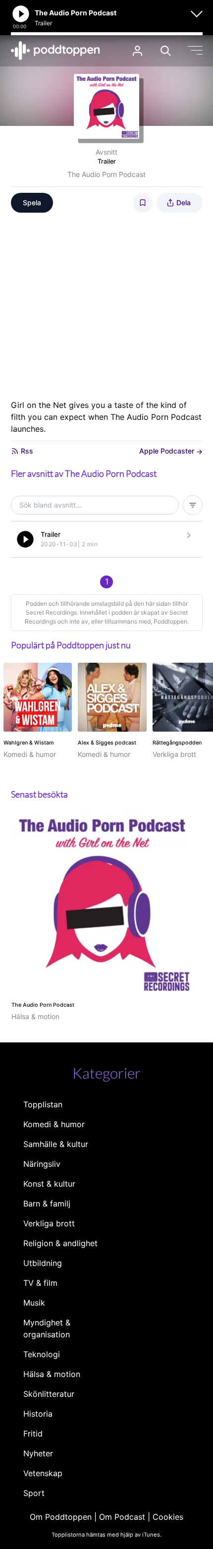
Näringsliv (41, 1164)
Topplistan (42, 1104)
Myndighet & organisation (46, 1328)
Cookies (168, 1517)
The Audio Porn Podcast (106, 174)
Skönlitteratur (48, 1394)
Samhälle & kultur (55, 1144)
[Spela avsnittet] (25, 539)
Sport (34, 1493)
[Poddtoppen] (55, 50)
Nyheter (38, 1453)
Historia (38, 1414)
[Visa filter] (193, 505)
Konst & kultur (49, 1184)
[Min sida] (137, 51)
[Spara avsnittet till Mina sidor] (143, 203)
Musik (34, 1303)
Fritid (33, 1433)
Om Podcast (122, 1517)
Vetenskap (42, 1473)
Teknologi (41, 1354)
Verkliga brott (49, 1223)
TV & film (40, 1283)
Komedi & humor (54, 1124)
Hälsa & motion (51, 1374)
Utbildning (42, 1263)
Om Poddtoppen (61, 1517)
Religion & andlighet (60, 1243)
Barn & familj (46, 1203)
